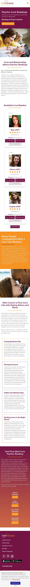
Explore (15, 514)
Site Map (4, 548)
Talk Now (11, 140)
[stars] (15, 172)
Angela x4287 (15, 206)
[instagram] (12, 556)
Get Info (15, 505)
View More (14, 226)
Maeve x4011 (15, 169)
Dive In (15, 497)
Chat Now (21, 140)
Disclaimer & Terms (7, 545)
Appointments (16, 144)
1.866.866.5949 (7, 566)
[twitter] (8, 556)
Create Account (6, 540)
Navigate (15, 522)
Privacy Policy (16, 579)
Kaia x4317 (15, 130)
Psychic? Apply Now (7, 551)
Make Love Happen (8, 23)
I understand (15, 583)
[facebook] (4, 556)
